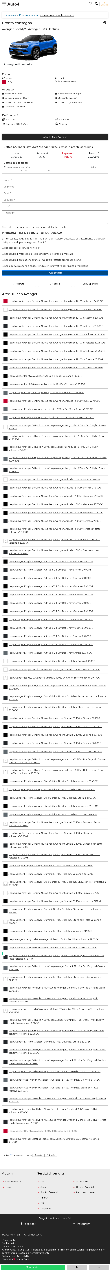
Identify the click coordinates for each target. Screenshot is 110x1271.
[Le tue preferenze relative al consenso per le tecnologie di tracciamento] (2, 953)
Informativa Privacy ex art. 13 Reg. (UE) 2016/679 (32, 232)
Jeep (43, 1187)
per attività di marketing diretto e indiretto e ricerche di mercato (38, 254)
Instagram (83, 1223)
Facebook (29, 1223)
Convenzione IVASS (12, 1246)
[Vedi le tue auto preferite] (89, 4)
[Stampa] (104, 23)
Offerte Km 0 (83, 1181)
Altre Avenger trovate (18, 1155)
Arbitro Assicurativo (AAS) (15, 1249)
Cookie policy (9, 1243)
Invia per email (92, 284)
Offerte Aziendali (85, 1187)
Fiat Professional (49, 1192)
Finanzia (55, 284)
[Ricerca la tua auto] (96, 3)
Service (104, 5)
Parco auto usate (85, 1192)
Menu (4, 5)
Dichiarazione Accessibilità (15, 1256)
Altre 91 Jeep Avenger (55, 137)
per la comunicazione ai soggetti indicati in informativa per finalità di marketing (46, 266)
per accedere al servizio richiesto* (22, 248)
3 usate (38, 1155)
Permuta (19, 284)
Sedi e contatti (13, 1181)
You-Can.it (24, 1259)
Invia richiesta (55, 273)
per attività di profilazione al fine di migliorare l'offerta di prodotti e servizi (43, 260)
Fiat (43, 1181)
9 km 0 (51, 1155)
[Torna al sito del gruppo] (10, 3)
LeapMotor (46, 1208)
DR (42, 1203)
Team (8, 1187)
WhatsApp (34, 1267)
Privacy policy (9, 1240)
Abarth (44, 1197)
